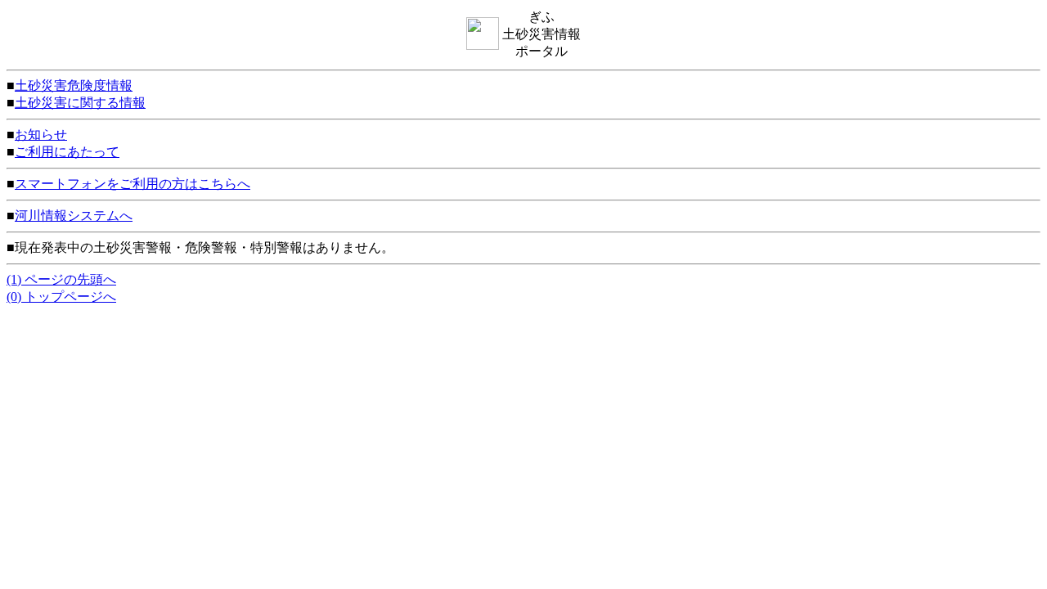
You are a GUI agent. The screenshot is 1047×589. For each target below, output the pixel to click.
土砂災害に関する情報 (80, 103)
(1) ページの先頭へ (61, 279)
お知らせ (41, 135)
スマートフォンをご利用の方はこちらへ (132, 184)
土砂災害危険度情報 (74, 85)
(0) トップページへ (61, 296)
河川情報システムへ (74, 216)
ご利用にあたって (67, 152)
